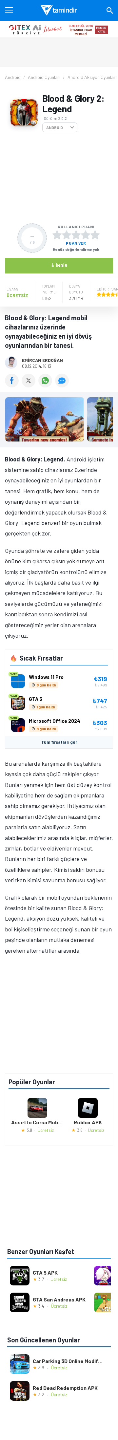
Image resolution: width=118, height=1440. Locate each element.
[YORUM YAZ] (62, 385)
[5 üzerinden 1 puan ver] (57, 234)
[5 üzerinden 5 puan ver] (95, 234)
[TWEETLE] (30, 385)
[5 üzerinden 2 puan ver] (66, 234)
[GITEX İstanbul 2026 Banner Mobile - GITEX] (59, 29)
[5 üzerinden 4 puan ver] (85, 234)
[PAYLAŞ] (13, 385)
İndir (59, 265)
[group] (59, 421)
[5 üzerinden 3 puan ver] (76, 234)
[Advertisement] (59, 178)
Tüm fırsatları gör (59, 742)
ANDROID (54, 127)
